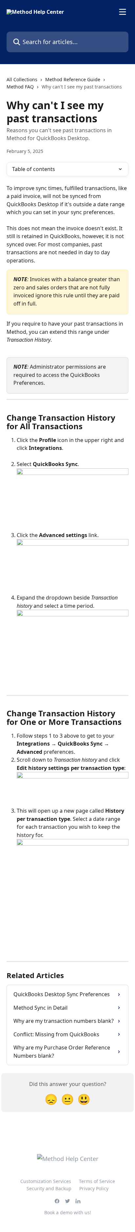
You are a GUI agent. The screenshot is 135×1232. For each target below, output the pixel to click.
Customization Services (45, 1181)
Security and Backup (49, 1188)
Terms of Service (97, 1181)
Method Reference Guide (72, 79)
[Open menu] (122, 12)
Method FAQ (20, 87)
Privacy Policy (93, 1188)
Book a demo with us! (67, 1212)
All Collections (22, 79)
